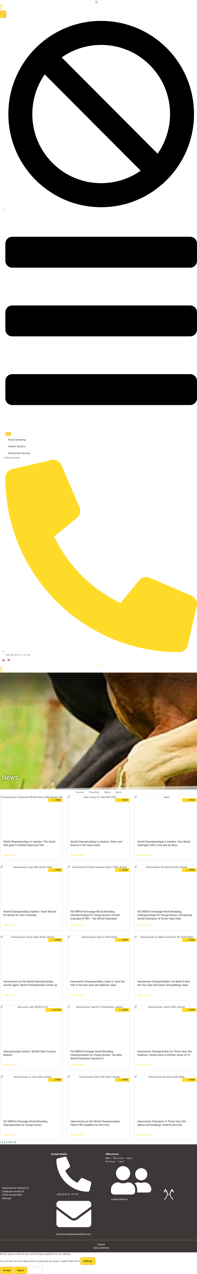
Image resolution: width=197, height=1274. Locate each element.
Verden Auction (16, 446)
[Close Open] (8, 434)
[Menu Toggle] (3, 14)
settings (87, 1261)
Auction (80, 792)
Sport (118, 792)
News (107, 792)
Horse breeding (17, 439)
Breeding (94, 792)
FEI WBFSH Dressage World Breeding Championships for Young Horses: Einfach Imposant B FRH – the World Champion (95, 915)
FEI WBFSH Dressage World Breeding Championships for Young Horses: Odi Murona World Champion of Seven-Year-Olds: (164, 915)
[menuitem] (3, 660)
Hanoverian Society (19, 453)
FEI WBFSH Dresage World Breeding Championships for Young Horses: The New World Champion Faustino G (96, 1055)
